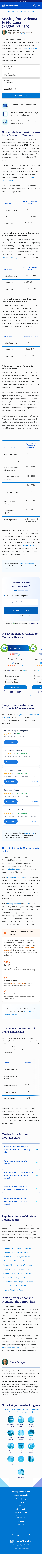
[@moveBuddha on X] (23, 1535)
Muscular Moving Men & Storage (17, 810)
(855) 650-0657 (15, 692)
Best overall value (15, 648)
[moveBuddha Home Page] (10, 5)
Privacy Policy (21, 1509)
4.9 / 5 (20, 665)
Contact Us (21, 1521)
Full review (34, 742)
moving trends (30, 1044)
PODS (26, 904)
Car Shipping (21, 1499)
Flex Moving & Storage (13, 750)
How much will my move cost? (21, 584)
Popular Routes (14, 11)
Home (4, 11)
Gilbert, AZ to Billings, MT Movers (16, 1278)
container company (9, 258)
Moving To (7, 73)
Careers (21, 1525)
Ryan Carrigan (13, 30)
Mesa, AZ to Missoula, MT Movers (16, 1269)
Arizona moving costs (26, 563)
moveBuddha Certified (17, 983)
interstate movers (15, 869)
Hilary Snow (24, 34)
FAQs (21, 1505)
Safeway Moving (15, 659)
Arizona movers (29, 833)
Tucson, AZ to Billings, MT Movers (16, 1257)
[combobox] (21, 602)
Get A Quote (15, 687)
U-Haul (23, 877)
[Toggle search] (34, 5)
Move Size (7, 80)
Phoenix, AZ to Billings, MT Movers (17, 1248)
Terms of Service (21, 1512)
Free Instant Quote (21, 610)
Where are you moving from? (17, 596)
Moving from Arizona (29, 11)
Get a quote (10, 742)
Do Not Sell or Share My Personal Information (21, 1517)
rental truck (11, 877)
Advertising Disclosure (21, 1)
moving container (14, 904)
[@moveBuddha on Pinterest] (29, 1535)
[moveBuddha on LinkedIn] (18, 1535)
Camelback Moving (11, 790)
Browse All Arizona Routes (13, 1290)
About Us (21, 1502)
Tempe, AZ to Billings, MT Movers (16, 1286)
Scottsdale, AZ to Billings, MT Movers (18, 1282)
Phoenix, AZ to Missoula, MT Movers (18, 1253)
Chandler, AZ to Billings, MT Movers (17, 1273)
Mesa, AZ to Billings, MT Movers (16, 1261)
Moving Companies (21, 1495)
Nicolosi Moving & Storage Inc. (16, 731)
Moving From (8, 66)
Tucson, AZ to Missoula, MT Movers (17, 1265)
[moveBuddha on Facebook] (12, 1535)
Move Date (7, 87)
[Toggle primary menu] (39, 5)
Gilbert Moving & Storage (14, 770)
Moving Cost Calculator (21, 1492)
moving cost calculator (30, 48)
